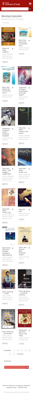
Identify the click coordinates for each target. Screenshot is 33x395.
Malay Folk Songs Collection (5, 50)
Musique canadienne (24, 135)
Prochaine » (20, 354)
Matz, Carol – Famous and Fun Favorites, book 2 (6, 90)
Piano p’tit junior (22, 210)
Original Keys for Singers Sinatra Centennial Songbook (6, 132)
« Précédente (7, 350)
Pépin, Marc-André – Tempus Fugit (6, 211)
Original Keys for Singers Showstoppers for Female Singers (23, 91)
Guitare (8, 295)
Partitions (5, 56)
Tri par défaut (5, 22)
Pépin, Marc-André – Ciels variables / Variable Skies (6, 171)
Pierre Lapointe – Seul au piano (7, 332)
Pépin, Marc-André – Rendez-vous (23, 170)
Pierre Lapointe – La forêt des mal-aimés (23, 293)
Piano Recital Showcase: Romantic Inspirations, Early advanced (7, 251)
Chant (20, 97)
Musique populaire (7, 54)
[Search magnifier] (30, 8)
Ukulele (21, 259)
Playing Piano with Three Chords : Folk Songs (23, 332)
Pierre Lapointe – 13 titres (7, 293)
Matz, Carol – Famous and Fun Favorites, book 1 (23, 43)
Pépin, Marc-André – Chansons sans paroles (23, 130)
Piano (9, 56)
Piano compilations (7, 58)
